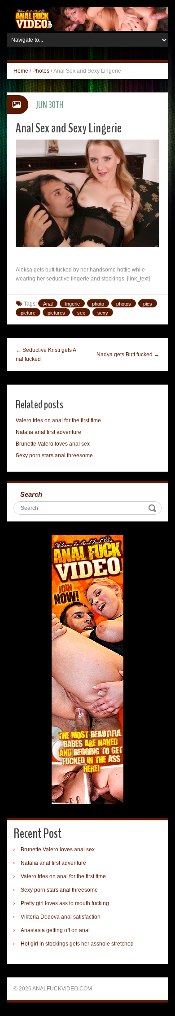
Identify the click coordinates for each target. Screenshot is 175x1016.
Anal (47, 304)
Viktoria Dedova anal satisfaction (61, 917)
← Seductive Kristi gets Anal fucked (46, 354)
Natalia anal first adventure (48, 432)
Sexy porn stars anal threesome (54, 455)
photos (123, 304)
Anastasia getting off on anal (55, 930)
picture (28, 312)
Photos (40, 71)
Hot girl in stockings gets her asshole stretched (77, 944)
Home (20, 71)
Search (31, 494)
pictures (56, 312)
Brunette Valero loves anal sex (53, 444)
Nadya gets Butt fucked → (127, 354)
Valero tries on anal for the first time (58, 420)
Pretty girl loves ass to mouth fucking (65, 903)
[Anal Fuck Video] (87, 18)
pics (147, 304)
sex (81, 312)
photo (98, 304)
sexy (102, 312)
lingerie (72, 304)
